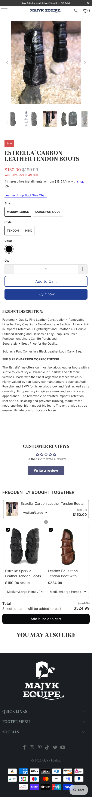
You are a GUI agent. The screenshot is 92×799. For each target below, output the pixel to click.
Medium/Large (18, 211)
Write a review (46, 470)
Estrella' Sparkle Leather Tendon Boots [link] (23, 573)
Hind (28, 230)
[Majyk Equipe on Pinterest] (40, 748)
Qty (6, 260)
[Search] (76, 10)
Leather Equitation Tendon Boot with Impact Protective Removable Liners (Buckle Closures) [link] (63, 574)
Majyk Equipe (51, 760)
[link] (12, 509)
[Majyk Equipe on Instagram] (32, 748)
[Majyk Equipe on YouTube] (62, 748)
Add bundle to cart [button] (46, 619)
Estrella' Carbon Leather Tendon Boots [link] (52, 503)
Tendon (13, 230)
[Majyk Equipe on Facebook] (24, 748)
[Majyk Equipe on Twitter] (55, 748)
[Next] (84, 62)
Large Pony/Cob (48, 211)
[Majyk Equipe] (46, 10)
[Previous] (7, 62)
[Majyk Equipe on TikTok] (47, 748)
